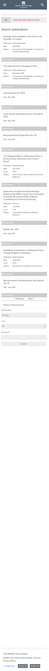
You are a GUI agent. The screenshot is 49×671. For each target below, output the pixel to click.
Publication (6, 310)
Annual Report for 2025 (14, 93)
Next (30, 299)
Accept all (23, 666)
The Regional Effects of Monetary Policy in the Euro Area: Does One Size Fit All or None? (23, 159)
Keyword (5, 332)
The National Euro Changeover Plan (20, 66)
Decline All (35, 666)
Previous (19, 299)
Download (8, 59)
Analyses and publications (26, 20)
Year (3, 321)
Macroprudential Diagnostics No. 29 (20, 135)
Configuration (9, 666)
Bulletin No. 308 (10, 229)
